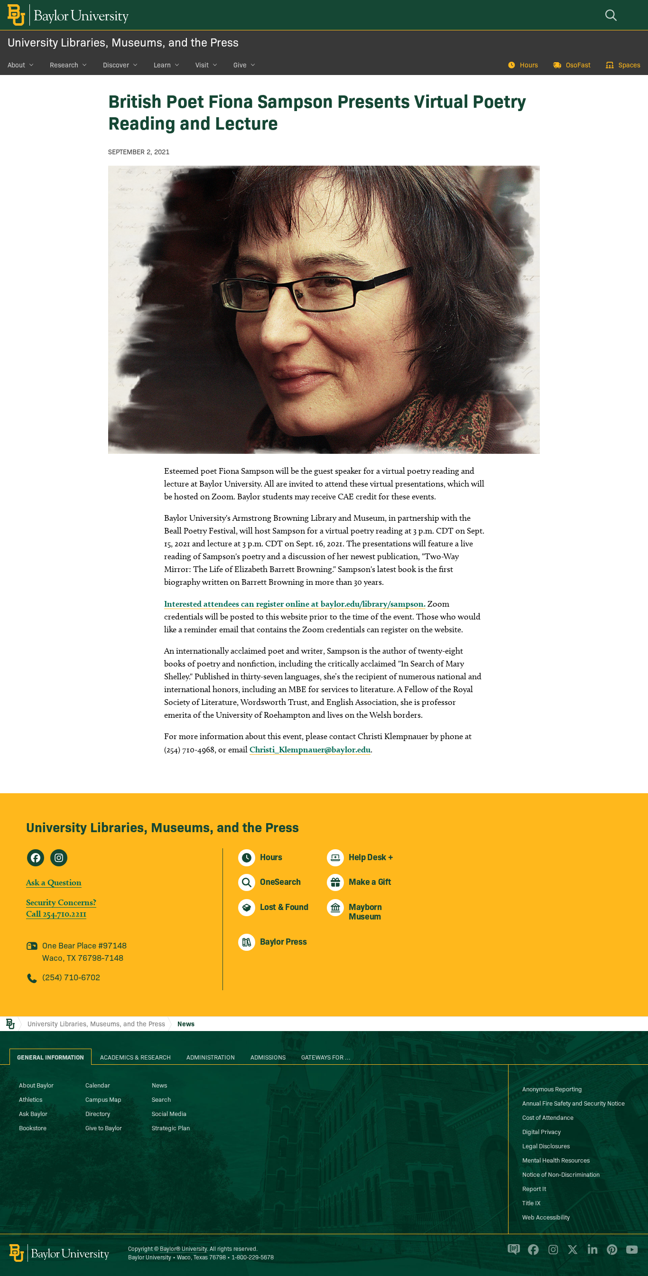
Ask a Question (54, 882)
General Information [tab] (50, 1056)
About (16, 64)
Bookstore (32, 1127)
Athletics (30, 1099)
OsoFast (578, 64)
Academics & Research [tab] (135, 1056)
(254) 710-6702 (71, 976)
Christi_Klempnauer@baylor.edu (310, 749)
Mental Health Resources (556, 1159)
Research (64, 64)
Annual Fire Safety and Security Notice (573, 1102)
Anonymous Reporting (552, 1088)
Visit (202, 64)
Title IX (531, 1202)
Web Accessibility (546, 1216)
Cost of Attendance (548, 1117)
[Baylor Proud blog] (512, 1253)
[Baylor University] (66, 15)
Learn (162, 64)
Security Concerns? (61, 902)
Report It (534, 1188)
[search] (612, 15)
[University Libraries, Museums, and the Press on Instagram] (58, 857)
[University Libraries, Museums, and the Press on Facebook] (35, 857)
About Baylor (36, 1084)
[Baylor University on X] (571, 1253)
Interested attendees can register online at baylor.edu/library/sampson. (295, 604)
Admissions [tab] (268, 1056)
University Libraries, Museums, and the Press (123, 41)
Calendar (97, 1084)
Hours (529, 64)
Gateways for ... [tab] (326, 1056)
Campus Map (103, 1099)
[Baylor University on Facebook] (531, 1253)
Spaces (629, 64)
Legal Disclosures (546, 1145)
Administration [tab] (210, 1056)
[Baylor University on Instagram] (551, 1253)
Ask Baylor (33, 1113)
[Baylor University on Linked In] (591, 1253)
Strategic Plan (171, 1127)
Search (161, 1099)
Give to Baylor (103, 1127)
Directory (97, 1113)
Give (240, 64)
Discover (116, 64)
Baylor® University (183, 1248)
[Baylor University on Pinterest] (610, 1253)
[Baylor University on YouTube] (629, 1253)
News (185, 1023)
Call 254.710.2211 (56, 914)
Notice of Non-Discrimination (561, 1174)
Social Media (169, 1113)
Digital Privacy (541, 1131)
